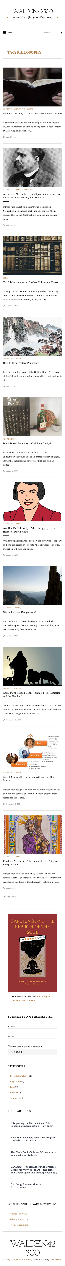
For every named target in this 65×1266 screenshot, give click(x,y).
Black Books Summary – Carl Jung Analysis (27, 443)
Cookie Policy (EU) (19, 1213)
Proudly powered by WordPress (17, 1259)
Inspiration (15, 1081)
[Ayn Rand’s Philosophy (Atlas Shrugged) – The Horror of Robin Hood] (32, 501)
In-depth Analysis (12, 109)
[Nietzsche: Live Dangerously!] (32, 585)
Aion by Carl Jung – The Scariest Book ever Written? (32, 113)
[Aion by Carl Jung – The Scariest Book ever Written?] (32, 86)
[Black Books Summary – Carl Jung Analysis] (32, 416)
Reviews (14, 1092)
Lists (5, 278)
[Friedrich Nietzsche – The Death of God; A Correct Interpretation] (32, 834)
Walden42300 (32, 12)
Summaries (27, 109)
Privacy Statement (19, 1219)
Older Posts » (9, 896)
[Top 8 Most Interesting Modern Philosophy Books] (32, 255)
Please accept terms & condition (26, 1046)
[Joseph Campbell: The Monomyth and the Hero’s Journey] (32, 750)
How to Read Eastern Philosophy (21, 362)
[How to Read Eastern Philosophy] (32, 336)
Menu (9, 32)
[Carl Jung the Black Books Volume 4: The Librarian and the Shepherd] (32, 666)
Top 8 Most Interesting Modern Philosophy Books (30, 282)
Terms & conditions (19, 1224)
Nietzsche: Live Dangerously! (19, 612)
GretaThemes (56, 1259)
